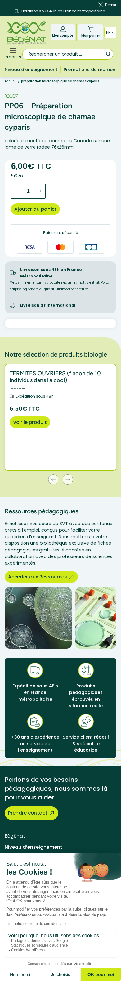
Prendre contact (27, 813)
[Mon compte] (63, 29)
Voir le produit (30, 422)
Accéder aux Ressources (37, 577)
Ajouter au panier (35, 209)
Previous (53, 479)
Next (68, 479)
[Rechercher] (108, 53)
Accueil (10, 81)
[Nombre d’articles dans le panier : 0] (90, 29)
